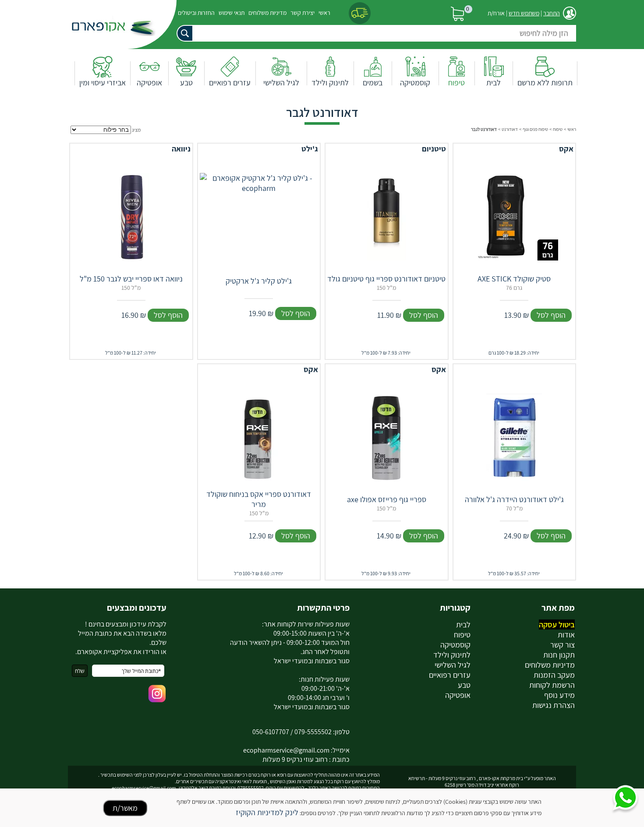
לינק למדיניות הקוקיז (267, 812)
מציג (136, 130)
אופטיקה (149, 82)
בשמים (372, 82)
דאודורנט (510, 129)
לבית (493, 82)
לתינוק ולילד (330, 82)
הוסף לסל (551, 315)
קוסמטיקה (415, 82)
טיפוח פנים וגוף (535, 129)
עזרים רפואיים (230, 82)
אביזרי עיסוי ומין (102, 82)
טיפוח (456, 82)
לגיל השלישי (281, 82)
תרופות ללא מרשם (545, 82)
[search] (372, 33)
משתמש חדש (524, 13)
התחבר (551, 13)
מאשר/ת (125, 808)
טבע (186, 82)
